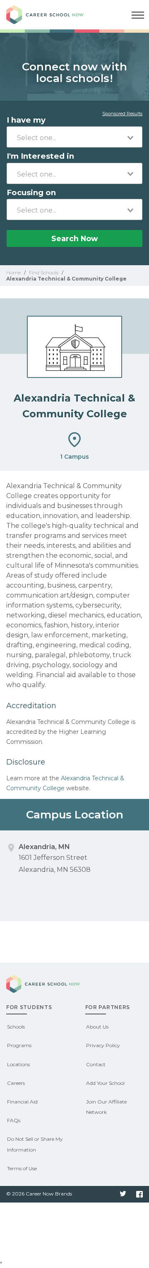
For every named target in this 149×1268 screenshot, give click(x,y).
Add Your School (105, 1083)
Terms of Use (22, 1168)
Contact (96, 1064)
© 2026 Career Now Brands (39, 1194)
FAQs (13, 1120)
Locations (18, 1064)
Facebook (139, 1194)
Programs (19, 1045)
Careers (16, 1083)
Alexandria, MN (44, 847)
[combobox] (74, 137)
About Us (97, 1027)
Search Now (74, 238)
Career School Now (51, 14)
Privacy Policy (103, 1045)
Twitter (123, 1194)
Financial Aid (22, 1102)
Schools (16, 1027)
